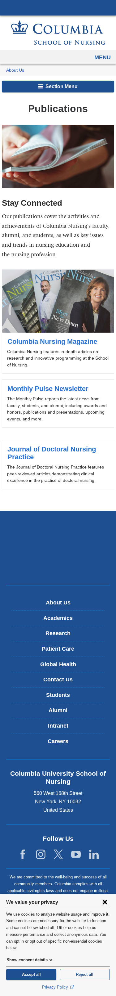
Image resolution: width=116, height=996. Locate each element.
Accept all (31, 974)
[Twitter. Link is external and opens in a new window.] (58, 854)
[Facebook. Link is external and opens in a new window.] (23, 854)
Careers (58, 741)
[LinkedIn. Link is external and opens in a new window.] (94, 854)
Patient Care (58, 649)
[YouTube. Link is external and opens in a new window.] (76, 854)
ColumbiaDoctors (58, 567)
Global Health (58, 664)
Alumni (58, 710)
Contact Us (58, 679)
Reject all (84, 974)
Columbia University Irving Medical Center (58, 7)
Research (58, 633)
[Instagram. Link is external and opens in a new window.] (41, 854)
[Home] (58, 32)
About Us (15, 70)
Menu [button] (102, 57)
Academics (58, 618)
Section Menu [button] (61, 86)
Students (58, 695)
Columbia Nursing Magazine (58, 321)
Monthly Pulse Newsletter (58, 403)
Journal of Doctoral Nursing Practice (58, 464)
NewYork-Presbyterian (58, 547)
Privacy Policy (55, 987)
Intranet (58, 726)
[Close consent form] (105, 902)
